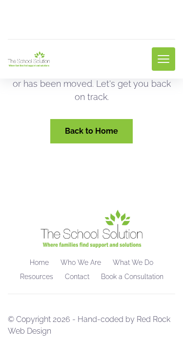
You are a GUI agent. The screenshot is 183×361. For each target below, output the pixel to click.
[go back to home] (91, 229)
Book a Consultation (132, 277)
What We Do (133, 262)
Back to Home (91, 131)
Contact (77, 277)
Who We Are (81, 262)
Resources (36, 277)
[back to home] (29, 59)
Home (39, 262)
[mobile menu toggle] (163, 59)
